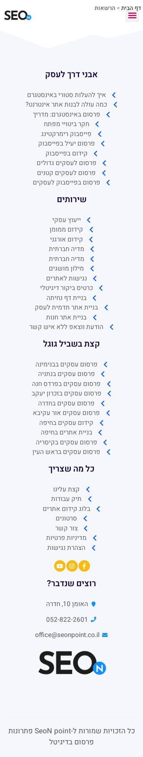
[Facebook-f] (84, 566)
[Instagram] (72, 566)
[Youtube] (60, 566)
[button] (132, 15)
